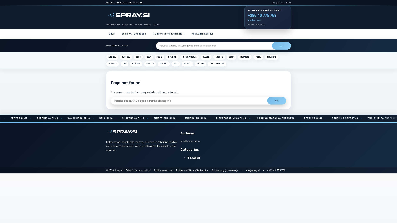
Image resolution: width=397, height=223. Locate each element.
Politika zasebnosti (163, 170)
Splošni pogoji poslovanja (225, 170)
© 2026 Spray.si (114, 170)
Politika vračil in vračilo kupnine (192, 170)
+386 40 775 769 (262, 15)
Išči (281, 45)
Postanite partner (202, 33)
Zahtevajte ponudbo (134, 33)
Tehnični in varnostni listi (169, 33)
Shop (112, 33)
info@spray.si (254, 20)
